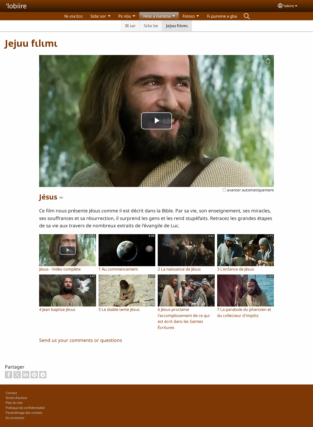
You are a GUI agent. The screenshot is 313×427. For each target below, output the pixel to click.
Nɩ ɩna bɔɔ (73, 16)
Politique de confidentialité (25, 407)
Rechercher (247, 16)
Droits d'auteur (16, 397)
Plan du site (14, 402)
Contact (11, 393)
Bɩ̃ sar (130, 25)
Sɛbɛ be (151, 25)
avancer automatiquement (250, 190)
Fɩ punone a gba (222, 16)
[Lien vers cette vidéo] (61, 197)
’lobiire (288, 5)
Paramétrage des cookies (24, 412)
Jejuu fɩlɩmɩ (177, 25)
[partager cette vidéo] (268, 61)
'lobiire (16, 5)
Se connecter (15, 418)
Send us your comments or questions (80, 340)
